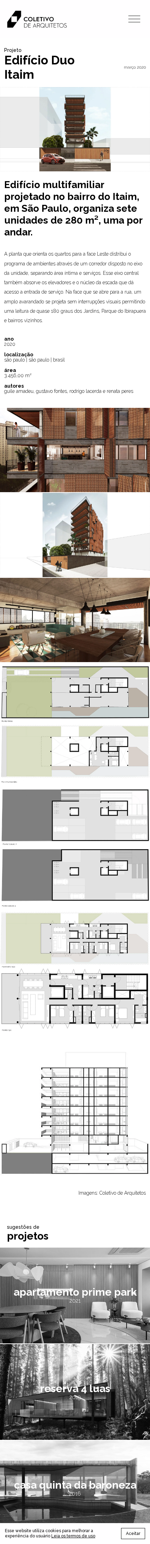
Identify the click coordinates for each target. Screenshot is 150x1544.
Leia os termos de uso (73, 1536)
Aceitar (133, 1533)
